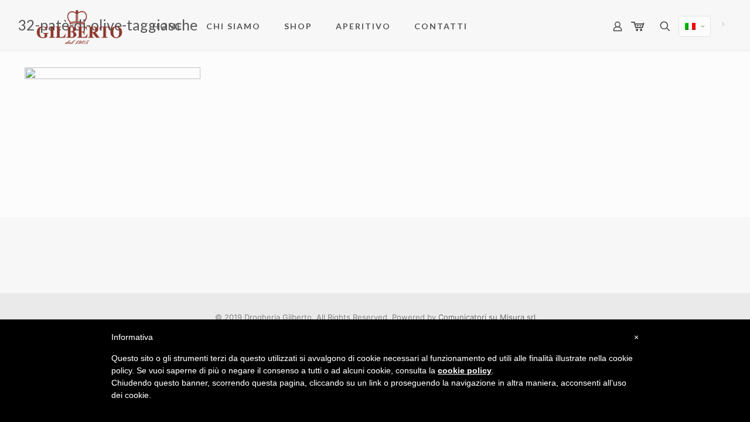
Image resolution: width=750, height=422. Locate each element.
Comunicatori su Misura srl (487, 317)
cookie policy (465, 370)
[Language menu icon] (695, 26)
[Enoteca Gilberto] (79, 26)
